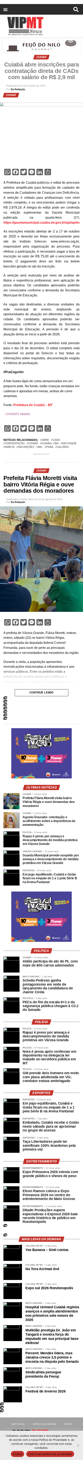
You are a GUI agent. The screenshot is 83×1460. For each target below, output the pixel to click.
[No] (78, 1445)
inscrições (26, 447)
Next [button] (67, 753)
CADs (56, 440)
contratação (15, 443)
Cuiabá (33, 443)
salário (63, 447)
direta (10, 447)
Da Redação (18, 89)
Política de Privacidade (44, 1424)
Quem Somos (18, 1424)
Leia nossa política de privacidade (50, 1454)
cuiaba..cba (50, 443)
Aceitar (17, 1454)
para (49, 447)
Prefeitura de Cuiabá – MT (33, 405)
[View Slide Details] (41, 777)
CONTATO (68, 1424)
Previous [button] (16, 753)
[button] (5, 9)
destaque (69, 443)
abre (45, 440)
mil (40, 447)
